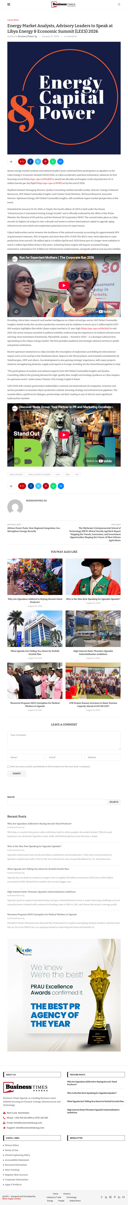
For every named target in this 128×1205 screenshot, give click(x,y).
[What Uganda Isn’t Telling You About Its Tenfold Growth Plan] (34, 628)
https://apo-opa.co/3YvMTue (51, 183)
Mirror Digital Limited (11, 1199)
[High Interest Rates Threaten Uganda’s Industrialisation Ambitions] (93, 628)
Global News (75, 1201)
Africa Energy (16, 475)
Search (11, 797)
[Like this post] (23, 161)
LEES (58, 475)
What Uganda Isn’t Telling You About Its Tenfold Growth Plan (38, 869)
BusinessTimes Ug (27, 36)
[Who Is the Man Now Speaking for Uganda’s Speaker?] (93, 576)
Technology (71, 1197)
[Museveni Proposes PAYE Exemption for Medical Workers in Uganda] (34, 680)
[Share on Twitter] (38, 161)
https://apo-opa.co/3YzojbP (38, 179)
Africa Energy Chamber (39, 475)
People (61, 1201)
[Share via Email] (60, 161)
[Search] (119, 4)
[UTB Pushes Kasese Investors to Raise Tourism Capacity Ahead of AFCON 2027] (93, 680)
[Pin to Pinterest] (45, 161)
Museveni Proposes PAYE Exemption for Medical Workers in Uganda (42, 914)
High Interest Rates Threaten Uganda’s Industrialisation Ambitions (41, 892)
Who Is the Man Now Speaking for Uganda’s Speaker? (93, 599)
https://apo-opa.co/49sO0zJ (95, 328)
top (77, 475)
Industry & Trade (54, 1197)
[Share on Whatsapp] (53, 161)
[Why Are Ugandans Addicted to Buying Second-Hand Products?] (34, 576)
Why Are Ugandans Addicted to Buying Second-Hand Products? (39, 823)
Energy (50, 1201)
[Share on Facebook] (30, 161)
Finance (66, 1194)
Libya (67, 475)
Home (55, 1194)
